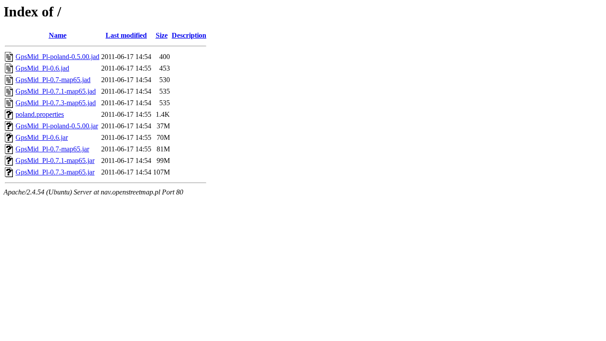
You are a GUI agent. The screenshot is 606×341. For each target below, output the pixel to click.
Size (162, 35)
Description (189, 35)
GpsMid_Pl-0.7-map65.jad (53, 79)
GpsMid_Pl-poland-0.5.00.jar (57, 126)
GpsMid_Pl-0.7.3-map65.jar (55, 172)
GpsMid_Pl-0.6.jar (42, 137)
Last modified (126, 35)
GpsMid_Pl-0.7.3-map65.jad (56, 103)
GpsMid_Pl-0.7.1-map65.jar (55, 160)
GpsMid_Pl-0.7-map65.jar (52, 149)
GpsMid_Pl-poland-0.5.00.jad (57, 56)
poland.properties (40, 114)
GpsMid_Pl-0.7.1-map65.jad (56, 91)
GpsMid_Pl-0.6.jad (42, 68)
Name (58, 35)
